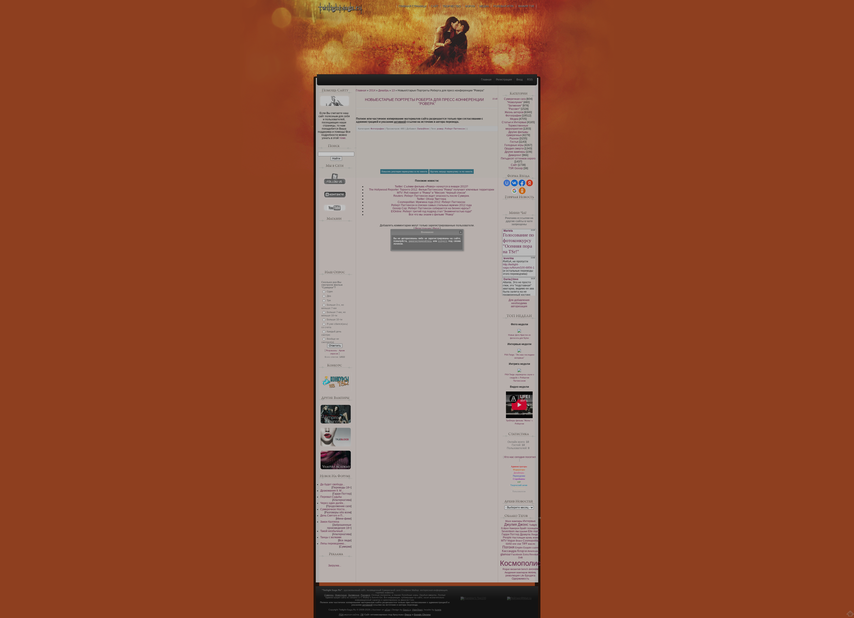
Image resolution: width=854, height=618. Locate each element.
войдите (442, 241)
